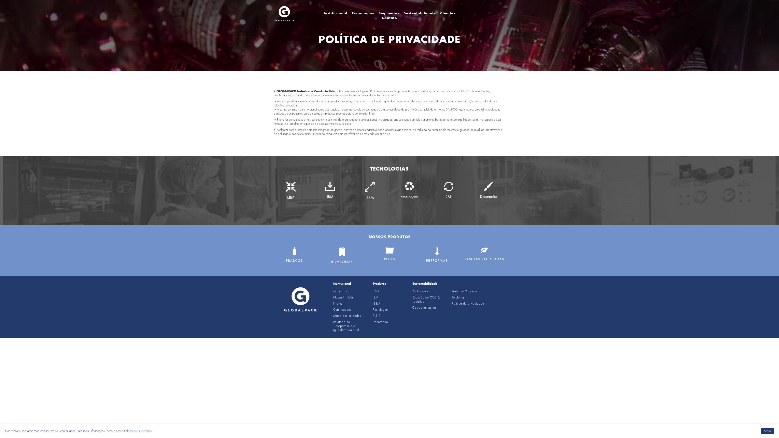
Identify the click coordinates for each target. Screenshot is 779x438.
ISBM (376, 303)
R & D (377, 315)
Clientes (447, 13)
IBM (375, 297)
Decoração (380, 321)
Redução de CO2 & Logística (426, 299)
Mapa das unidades (347, 315)
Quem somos (342, 291)
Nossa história (343, 297)
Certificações (342, 309)
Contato (389, 18)
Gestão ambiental (424, 307)
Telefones (458, 297)
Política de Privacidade (138, 431)
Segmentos (389, 13)
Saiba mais (290, 209)
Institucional (335, 13)
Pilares (337, 303)
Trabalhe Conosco (464, 291)
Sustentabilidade (420, 13)
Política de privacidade (468, 303)
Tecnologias (363, 13)
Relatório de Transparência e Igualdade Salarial (346, 325)
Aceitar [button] (767, 431)
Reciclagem (380, 309)
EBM (376, 291)
